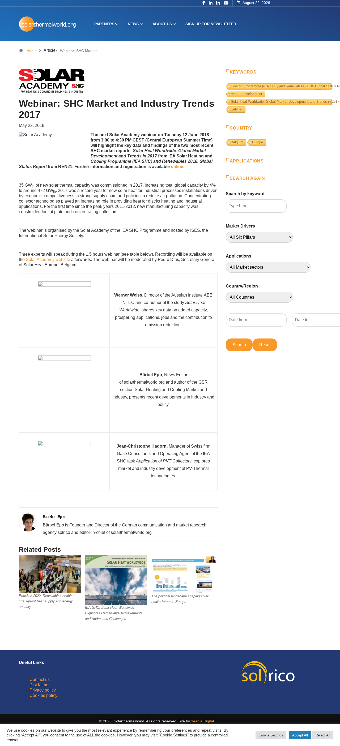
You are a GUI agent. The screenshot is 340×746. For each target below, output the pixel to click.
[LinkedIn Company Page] (218, 3)
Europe (257, 142)
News (133, 24)
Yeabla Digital (202, 721)
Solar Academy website (48, 259)
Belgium (237, 142)
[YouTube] (226, 3)
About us (162, 24)
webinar (237, 109)
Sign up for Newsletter (210, 24)
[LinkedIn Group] (210, 3)
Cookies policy (43, 695)
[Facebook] (203, 3)
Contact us (39, 679)
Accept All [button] (300, 735)
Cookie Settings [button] (271, 735)
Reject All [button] (323, 735)
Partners (104, 24)
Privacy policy (42, 690)
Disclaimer (39, 685)
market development (246, 94)
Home (32, 51)
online (177, 166)
